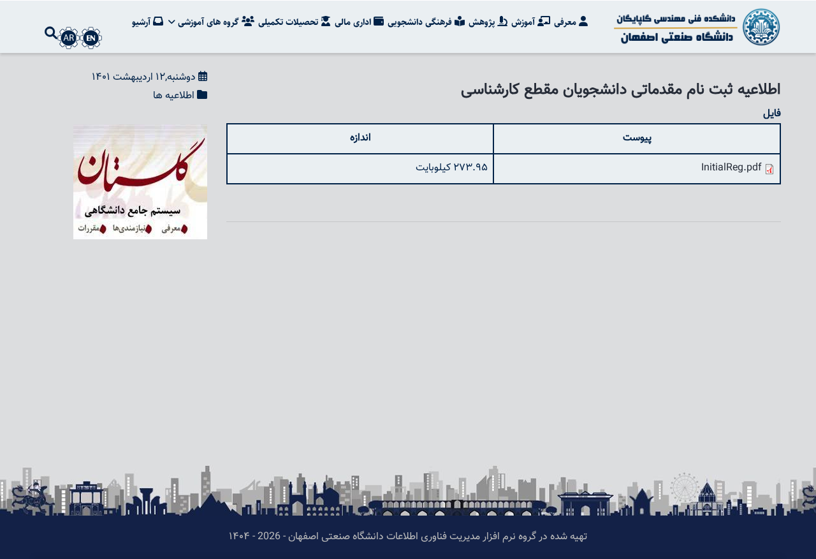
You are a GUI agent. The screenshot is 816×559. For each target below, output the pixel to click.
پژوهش (483, 22)
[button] (140, 133)
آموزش (524, 22)
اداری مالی (354, 22)
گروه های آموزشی (208, 22)
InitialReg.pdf (731, 168)
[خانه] (695, 27)
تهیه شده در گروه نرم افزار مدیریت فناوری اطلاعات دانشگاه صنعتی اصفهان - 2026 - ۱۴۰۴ (408, 537)
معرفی (566, 22)
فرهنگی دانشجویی (421, 22)
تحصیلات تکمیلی (289, 22)
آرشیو (142, 22)
